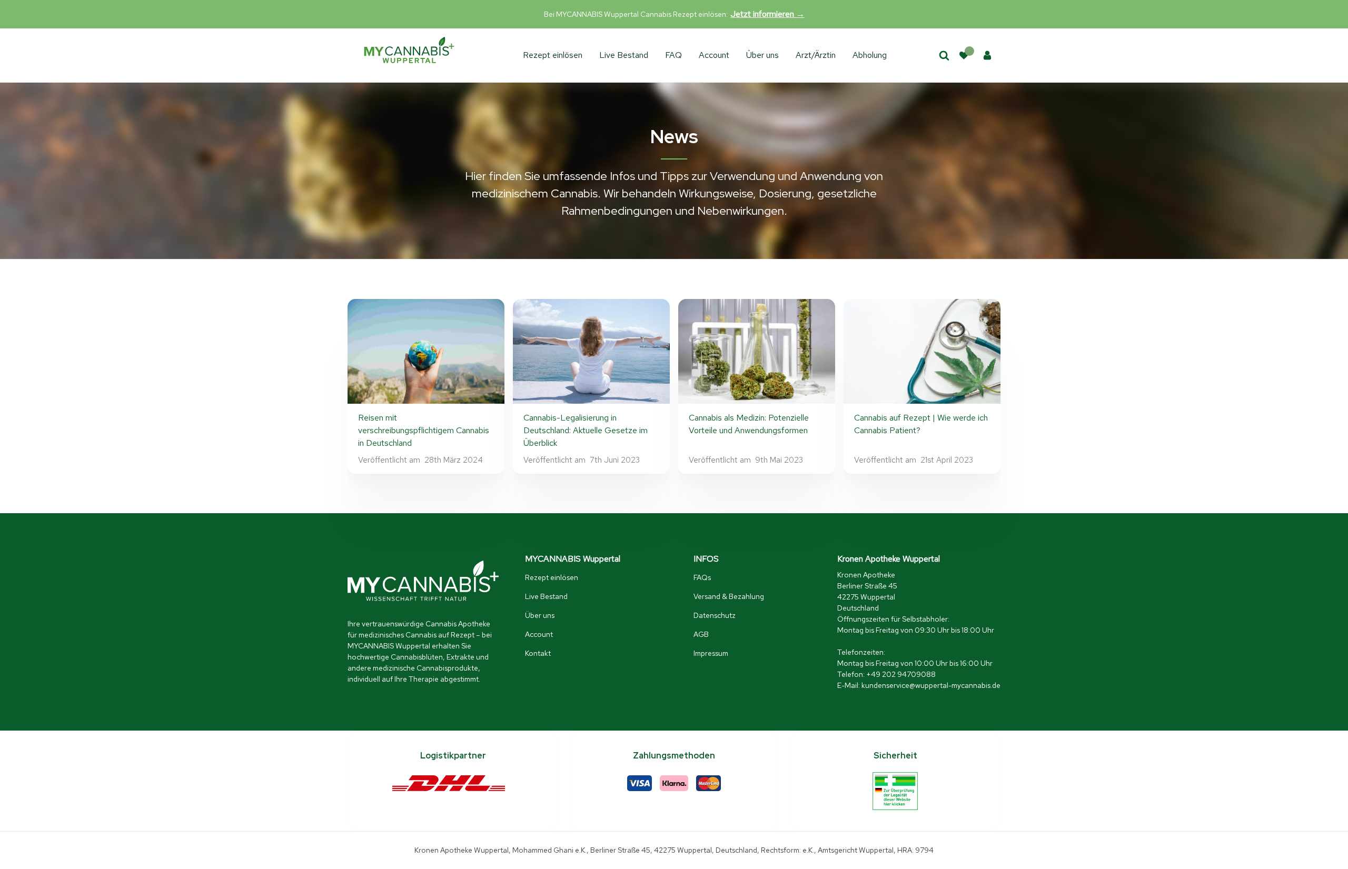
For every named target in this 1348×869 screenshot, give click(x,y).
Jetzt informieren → (768, 13)
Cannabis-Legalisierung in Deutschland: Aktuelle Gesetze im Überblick (585, 430)
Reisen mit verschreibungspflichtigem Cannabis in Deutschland (423, 430)
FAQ (673, 55)
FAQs (702, 577)
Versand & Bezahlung (728, 596)
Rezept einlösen (552, 55)
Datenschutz (714, 615)
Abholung (870, 55)
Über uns (762, 55)
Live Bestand (623, 55)
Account (714, 55)
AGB (701, 634)
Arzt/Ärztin (816, 55)
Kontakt (538, 653)
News (674, 136)
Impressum (710, 653)
